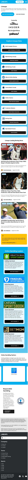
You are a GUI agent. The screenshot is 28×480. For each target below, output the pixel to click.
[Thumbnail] (14, 151)
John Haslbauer (6, 230)
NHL (3, 470)
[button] (26, 2)
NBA (3, 465)
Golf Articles (9, 203)
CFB (3, 468)
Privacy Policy (5, 454)
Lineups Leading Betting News (8, 242)
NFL (3, 463)
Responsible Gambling (8, 411)
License (3, 458)
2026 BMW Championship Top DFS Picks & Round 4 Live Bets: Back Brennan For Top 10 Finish (12, 222)
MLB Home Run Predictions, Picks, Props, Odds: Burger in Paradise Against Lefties (13, 162)
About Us (4, 444)
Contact (4, 445)
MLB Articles (9, 144)
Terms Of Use (5, 453)
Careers (3, 447)
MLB (3, 467)
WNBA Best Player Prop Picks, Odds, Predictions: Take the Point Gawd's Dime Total (13, 191)
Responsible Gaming (6, 456)
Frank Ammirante (7, 170)
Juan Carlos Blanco (7, 199)
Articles (4, 144)
